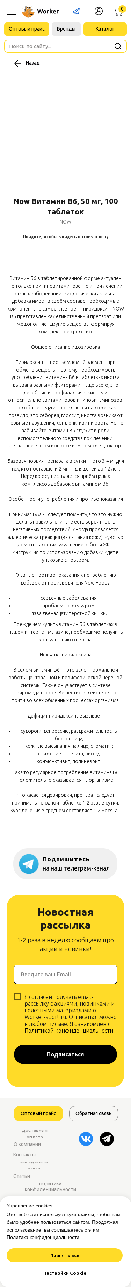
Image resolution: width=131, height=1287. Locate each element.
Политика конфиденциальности (43, 1237)
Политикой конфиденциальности (68, 1030)
